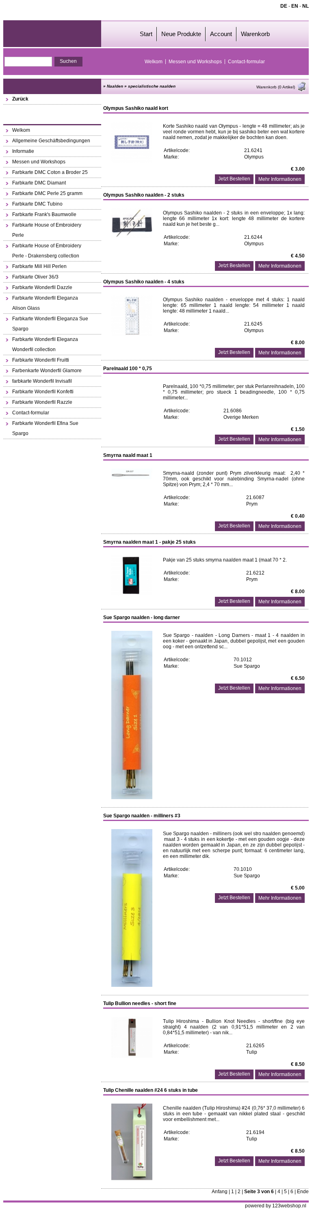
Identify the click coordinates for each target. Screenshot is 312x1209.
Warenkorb (255, 33)
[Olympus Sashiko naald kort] (131, 161)
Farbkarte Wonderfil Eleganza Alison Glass (45, 303)
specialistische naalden (152, 86)
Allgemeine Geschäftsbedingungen (51, 141)
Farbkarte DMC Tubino (37, 204)
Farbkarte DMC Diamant (39, 183)
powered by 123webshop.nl (275, 1206)
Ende (303, 1191)
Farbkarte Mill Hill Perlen (39, 266)
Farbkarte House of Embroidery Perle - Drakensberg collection (46, 251)
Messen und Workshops (195, 61)
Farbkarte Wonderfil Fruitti (40, 360)
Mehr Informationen (279, 179)
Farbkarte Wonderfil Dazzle (42, 287)
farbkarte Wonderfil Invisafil (42, 381)
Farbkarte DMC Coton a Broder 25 (50, 172)
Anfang (220, 1191)
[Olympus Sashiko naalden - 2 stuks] (131, 236)
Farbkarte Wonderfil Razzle (42, 402)
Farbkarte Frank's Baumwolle (44, 214)
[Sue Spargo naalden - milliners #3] (131, 985)
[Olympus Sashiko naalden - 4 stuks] (131, 334)
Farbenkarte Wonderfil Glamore (47, 370)
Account (221, 33)
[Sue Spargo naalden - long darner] (131, 797)
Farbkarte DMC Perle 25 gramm (47, 193)
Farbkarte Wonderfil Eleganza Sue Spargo (50, 324)
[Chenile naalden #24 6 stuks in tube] (131, 1178)
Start (146, 33)
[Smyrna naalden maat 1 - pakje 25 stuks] (131, 595)
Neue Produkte (181, 33)
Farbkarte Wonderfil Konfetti (43, 391)
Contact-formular (246, 61)
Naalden (115, 86)
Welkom (153, 61)
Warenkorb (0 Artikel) (275, 87)
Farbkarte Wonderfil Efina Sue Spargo (45, 428)
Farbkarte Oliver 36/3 (35, 277)
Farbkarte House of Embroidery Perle (46, 230)
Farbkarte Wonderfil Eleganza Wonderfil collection (45, 344)
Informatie (23, 151)
